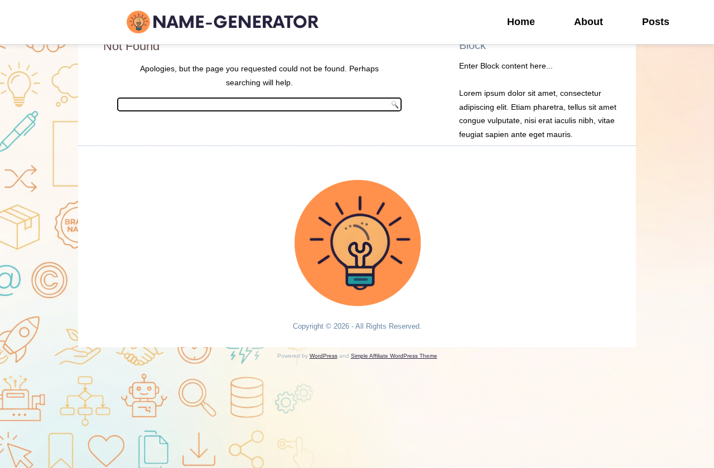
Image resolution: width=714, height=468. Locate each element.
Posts (655, 21)
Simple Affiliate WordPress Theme (394, 356)
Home (521, 21)
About (588, 21)
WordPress (323, 356)
